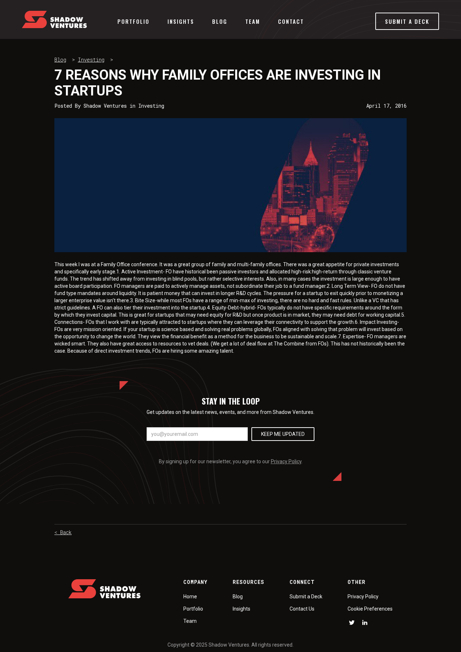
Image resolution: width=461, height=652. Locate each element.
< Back (63, 532)
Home (190, 596)
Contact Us (302, 609)
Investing (91, 59)
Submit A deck (407, 21)
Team (252, 21)
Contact (291, 21)
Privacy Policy (286, 461)
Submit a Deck (306, 596)
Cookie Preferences (370, 609)
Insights (180, 21)
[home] (54, 19)
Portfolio (133, 21)
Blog (219, 21)
